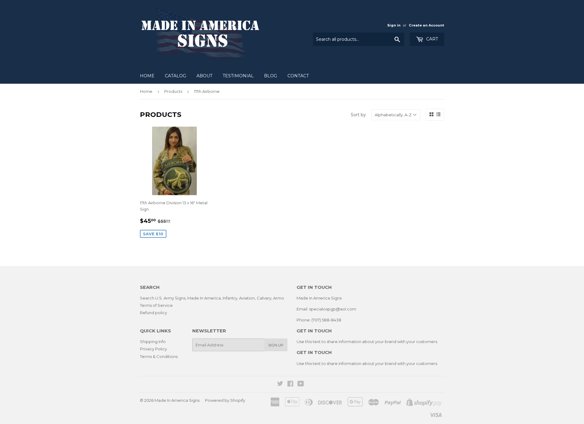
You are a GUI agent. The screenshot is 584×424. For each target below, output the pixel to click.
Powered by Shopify (225, 400)
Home (147, 76)
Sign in (394, 25)
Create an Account (426, 25)
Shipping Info (153, 341)
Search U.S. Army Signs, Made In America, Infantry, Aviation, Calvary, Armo (212, 298)
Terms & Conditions (159, 356)
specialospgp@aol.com (332, 309)
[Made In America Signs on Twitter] (280, 384)
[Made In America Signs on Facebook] (290, 384)
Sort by (358, 114)
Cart (431, 39)
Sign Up (275, 345)
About (204, 76)
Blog (270, 76)
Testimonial (238, 76)
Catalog (175, 76)
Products (173, 91)
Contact (298, 76)
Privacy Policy (153, 348)
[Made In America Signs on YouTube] (300, 384)
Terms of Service (156, 305)
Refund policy (153, 312)
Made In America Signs (177, 400)
